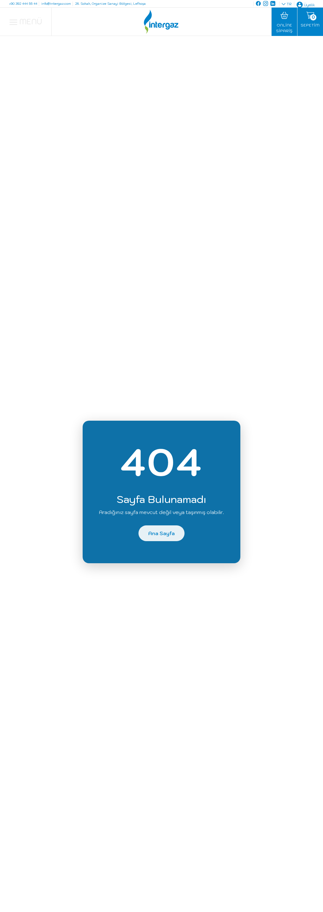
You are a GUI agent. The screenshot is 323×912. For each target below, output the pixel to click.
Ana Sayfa (161, 533)
